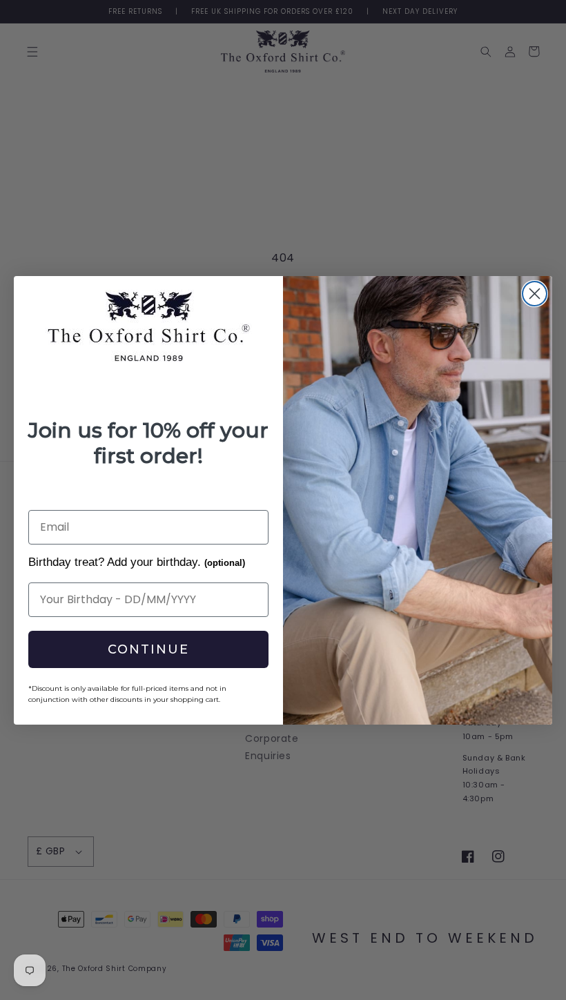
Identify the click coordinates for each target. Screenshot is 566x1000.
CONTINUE (148, 649)
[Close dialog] (535, 294)
